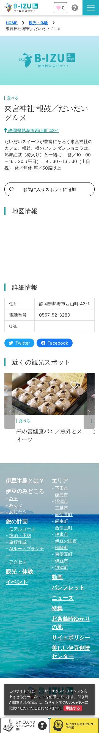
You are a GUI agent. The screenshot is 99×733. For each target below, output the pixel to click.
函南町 (61, 521)
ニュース (63, 598)
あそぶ (15, 505)
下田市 (61, 488)
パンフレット (68, 587)
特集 (57, 608)
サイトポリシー (71, 637)
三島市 (61, 508)
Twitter (22, 343)
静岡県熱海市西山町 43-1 (33, 130)
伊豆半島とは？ (25, 480)
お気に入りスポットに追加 (49, 189)
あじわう (18, 511)
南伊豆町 (64, 514)
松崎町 (61, 547)
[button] (9, 412)
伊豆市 (61, 560)
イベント (17, 582)
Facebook (58, 343)
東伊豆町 (64, 554)
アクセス (18, 562)
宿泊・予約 (20, 535)
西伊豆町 (64, 527)
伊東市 (61, 534)
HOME (12, 22)
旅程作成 (18, 542)
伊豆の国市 (66, 541)
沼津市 (61, 501)
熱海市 (61, 494)
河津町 (61, 567)
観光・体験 (38, 22)
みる (13, 498)
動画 (57, 577)
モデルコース (22, 529)
